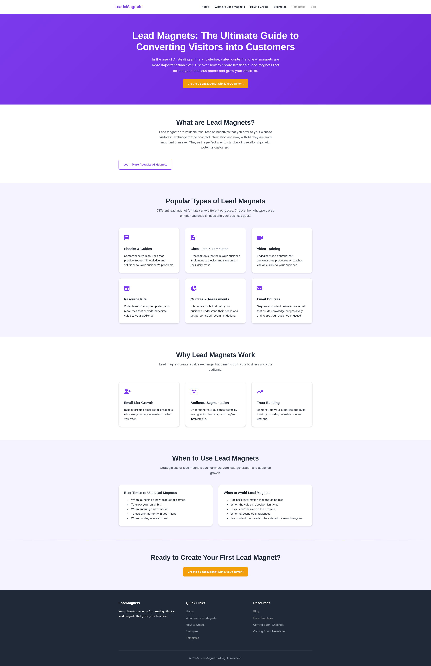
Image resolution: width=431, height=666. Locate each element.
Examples (280, 6)
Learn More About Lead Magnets (145, 164)
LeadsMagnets (128, 6)
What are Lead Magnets (230, 6)
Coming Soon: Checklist (268, 624)
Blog (314, 6)
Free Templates (263, 618)
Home (205, 6)
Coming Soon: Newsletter (269, 631)
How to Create (259, 6)
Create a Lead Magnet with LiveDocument (215, 83)
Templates (298, 6)
